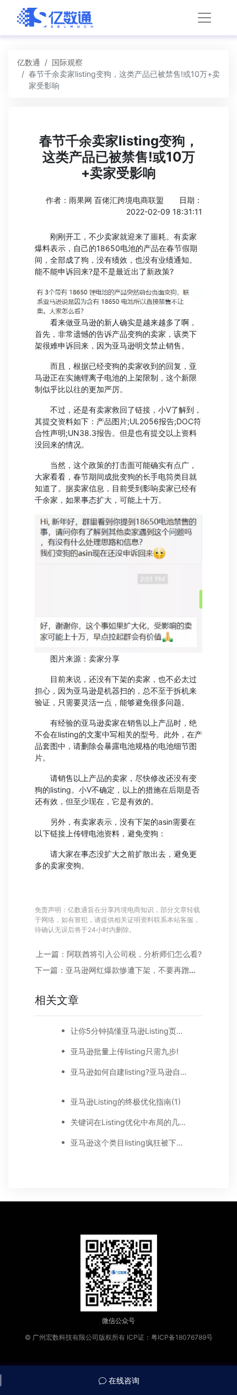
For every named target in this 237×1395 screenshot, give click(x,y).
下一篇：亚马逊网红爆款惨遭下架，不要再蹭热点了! (124, 970)
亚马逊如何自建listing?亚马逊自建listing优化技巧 (129, 1071)
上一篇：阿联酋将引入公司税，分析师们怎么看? (119, 954)
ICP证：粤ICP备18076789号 (170, 1337)
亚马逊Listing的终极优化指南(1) (126, 1101)
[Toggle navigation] (204, 18)
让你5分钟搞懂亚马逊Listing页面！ (129, 1030)
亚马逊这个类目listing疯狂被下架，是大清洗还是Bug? (129, 1142)
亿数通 (28, 62)
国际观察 (67, 62)
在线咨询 (122, 1380)
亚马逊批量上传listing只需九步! (125, 1051)
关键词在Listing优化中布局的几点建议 (129, 1122)
